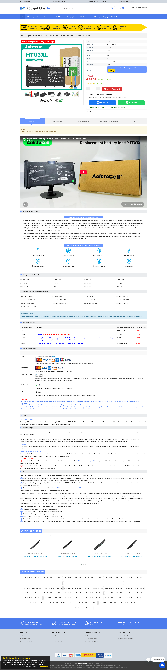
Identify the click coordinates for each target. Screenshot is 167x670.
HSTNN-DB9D (56, 279)
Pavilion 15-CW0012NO (59, 299)
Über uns (24, 636)
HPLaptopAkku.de (82, 663)
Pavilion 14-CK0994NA (122, 296)
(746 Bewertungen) (100, 84)
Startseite (22, 22)
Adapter (49, 17)
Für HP (57, 17)
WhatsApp (133, 102)
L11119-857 (87, 283)
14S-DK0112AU (57, 296)
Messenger (104, 102)
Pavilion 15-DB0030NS (27, 303)
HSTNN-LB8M (119, 279)
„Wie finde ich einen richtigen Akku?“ (78, 488)
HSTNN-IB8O (88, 279)
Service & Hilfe (140, 8)
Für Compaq (69, 17)
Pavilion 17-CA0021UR (122, 303)
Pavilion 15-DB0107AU (59, 303)
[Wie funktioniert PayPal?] (104, 658)
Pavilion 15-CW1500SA (122, 299)
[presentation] (32, 121)
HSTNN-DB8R (24, 279)
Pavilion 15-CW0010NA (27, 299)
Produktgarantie (26, 638)
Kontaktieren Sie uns (125, 636)
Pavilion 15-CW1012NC (91, 299)
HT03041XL (24, 283)
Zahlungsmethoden (92, 641)
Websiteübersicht (27, 641)
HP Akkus (30, 22)
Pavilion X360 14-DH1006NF (29, 306)
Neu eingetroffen (34, 17)
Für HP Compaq (83, 17)
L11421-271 (24, 286)
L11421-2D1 (87, 286)
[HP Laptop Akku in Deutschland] (35, 10)
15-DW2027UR (88, 296)
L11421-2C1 (56, 286)
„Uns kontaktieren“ (57, 488)
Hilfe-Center (58, 636)
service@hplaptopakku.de (127, 638)
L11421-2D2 (119, 286)
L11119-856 (55, 283)
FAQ (56, 638)
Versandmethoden (92, 638)
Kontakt (116, 17)
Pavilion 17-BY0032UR (90, 303)
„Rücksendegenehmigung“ (86, 461)
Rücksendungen (59, 641)
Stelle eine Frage (93, 111)
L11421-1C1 (119, 283)
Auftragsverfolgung (101, 17)
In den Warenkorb (113, 89)
